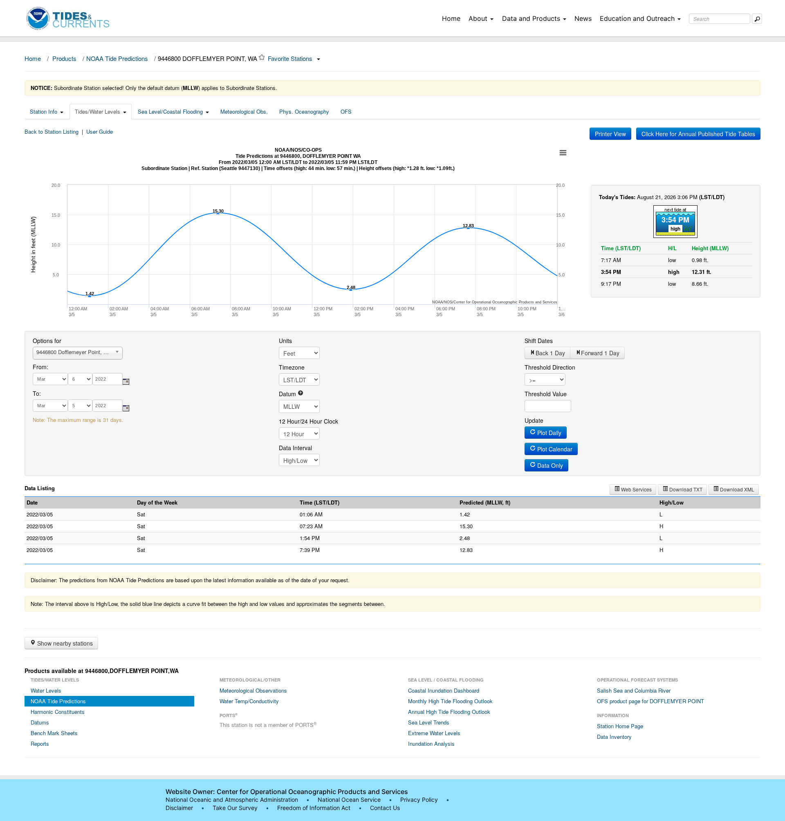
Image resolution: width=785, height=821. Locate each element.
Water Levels (46, 690)
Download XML (736, 489)
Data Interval (295, 448)
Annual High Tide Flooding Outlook (449, 712)
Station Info (43, 111)
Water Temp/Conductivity (249, 701)
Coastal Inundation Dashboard (443, 690)
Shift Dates (539, 340)
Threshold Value (546, 394)
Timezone (292, 367)
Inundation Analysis (431, 743)
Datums (40, 722)
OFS (346, 111)
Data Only (549, 465)
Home (451, 18)
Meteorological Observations (253, 690)
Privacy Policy (419, 799)
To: (37, 393)
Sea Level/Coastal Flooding (170, 111)
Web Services (636, 489)
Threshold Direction (550, 367)
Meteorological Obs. (244, 111)
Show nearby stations (64, 643)
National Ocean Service (349, 799)
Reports (40, 743)
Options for (47, 340)
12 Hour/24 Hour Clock (308, 421)
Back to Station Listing (51, 131)
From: (40, 367)
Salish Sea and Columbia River (634, 690)
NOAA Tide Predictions (117, 58)
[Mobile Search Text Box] (757, 18)
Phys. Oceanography (304, 111)
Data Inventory (614, 736)
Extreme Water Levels (434, 733)
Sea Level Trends (428, 722)
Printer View (610, 134)
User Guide (99, 131)
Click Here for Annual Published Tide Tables (698, 134)
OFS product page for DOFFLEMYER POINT (650, 701)
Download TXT (685, 489)
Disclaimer (179, 807)
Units (285, 340)
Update (534, 420)
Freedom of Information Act (313, 807)
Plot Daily (548, 432)
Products (64, 58)
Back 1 (550, 353)
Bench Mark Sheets (54, 733)
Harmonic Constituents (58, 712)
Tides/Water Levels (97, 111)
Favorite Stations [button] (291, 58)
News (583, 18)
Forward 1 (600, 353)
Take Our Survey (236, 807)
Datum (288, 394)
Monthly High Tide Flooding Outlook (450, 701)
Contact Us (385, 807)
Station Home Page (620, 726)
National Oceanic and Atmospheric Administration (232, 799)
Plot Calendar (554, 449)
